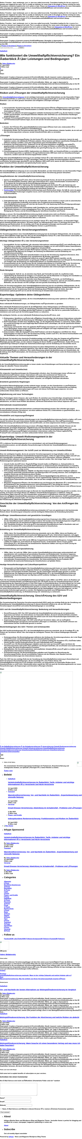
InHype (11, 1137)
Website (3, 1105)
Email (2, 1101)
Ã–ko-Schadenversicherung (30, 746)
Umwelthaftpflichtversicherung (13, 97)
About (6, 1125)
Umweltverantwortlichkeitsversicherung (36, 750)
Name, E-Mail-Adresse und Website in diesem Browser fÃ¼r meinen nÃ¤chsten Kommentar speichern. (38, 1109)
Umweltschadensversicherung (10, 750)
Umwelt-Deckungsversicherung (65, 746)
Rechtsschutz (9, 190)
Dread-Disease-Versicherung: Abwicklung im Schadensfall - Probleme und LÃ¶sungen (45, 808)
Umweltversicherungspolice (10, 751)
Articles (2, 970)
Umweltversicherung (57, 750)
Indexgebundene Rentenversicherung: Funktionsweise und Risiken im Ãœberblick (43, 819)
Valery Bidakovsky (8, 63)
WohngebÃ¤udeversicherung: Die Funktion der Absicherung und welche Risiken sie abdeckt (39, 1017)
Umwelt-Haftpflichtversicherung (11, 748)
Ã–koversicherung (47, 746)
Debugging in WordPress (57, 6)
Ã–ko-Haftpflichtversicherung (10, 746)
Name (2, 1098)
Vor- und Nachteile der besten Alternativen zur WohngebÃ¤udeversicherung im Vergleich (38, 990)
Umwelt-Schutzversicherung (33, 748)
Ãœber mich (8, 771)
